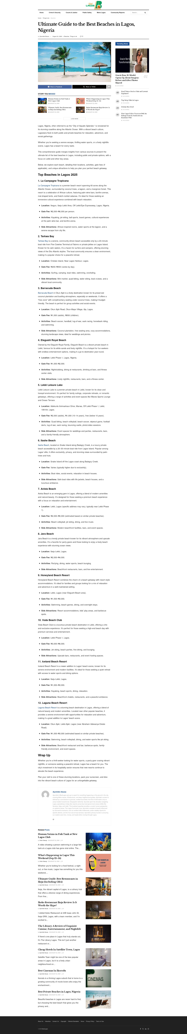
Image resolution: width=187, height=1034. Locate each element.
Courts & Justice (71, 12)
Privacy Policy (90, 1021)
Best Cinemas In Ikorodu (52, 970)
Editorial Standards (73, 1021)
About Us (40, 1021)
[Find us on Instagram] (148, 1029)
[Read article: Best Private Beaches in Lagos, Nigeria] (98, 999)
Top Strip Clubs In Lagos (129, 100)
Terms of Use (100, 1021)
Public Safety (87, 12)
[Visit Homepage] (93, 5)
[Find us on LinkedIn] (145, 1029)
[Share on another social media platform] (109, 87)
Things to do (46, 18)
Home (42, 12)
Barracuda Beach (45, 292)
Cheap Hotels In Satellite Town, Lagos (59, 949)
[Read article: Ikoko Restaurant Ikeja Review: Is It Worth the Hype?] (80, 110)
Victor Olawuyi (43, 840)
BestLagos (45, 1029)
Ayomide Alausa (44, 36)
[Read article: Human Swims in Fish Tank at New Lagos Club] (42, 101)
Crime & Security (54, 12)
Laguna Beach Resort (47, 707)
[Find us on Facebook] (140, 1029)
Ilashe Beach (43, 445)
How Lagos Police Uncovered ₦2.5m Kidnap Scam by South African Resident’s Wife (134, 116)
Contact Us (55, 1021)
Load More (74, 118)
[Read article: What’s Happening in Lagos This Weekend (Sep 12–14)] (80, 101)
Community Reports (118, 12)
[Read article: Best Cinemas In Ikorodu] (98, 978)
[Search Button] (145, 12)
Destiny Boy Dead (127, 107)
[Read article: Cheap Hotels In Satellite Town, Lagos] (98, 957)
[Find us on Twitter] (143, 1029)
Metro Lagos (101, 12)
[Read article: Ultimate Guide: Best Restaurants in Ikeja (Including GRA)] (42, 110)
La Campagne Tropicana (48, 185)
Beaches (53, 18)
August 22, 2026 (57, 36)
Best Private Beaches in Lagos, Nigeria (59, 991)
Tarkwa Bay (43, 240)
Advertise (48, 1021)
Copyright (63, 1021)
